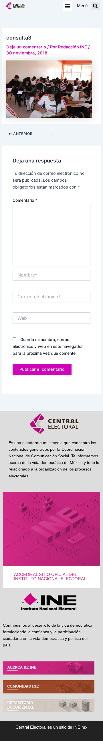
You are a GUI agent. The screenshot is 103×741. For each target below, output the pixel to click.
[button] (67, 6)
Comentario (25, 200)
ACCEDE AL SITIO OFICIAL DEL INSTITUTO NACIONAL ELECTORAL (50, 576)
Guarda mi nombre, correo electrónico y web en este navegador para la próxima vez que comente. (48, 346)
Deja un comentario (26, 47)
